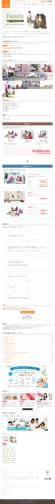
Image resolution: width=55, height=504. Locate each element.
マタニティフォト (18, 473)
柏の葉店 (27, 478)
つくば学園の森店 (5, 479)
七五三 (4, 486)
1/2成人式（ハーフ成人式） (6, 473)
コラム (4, 485)
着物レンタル (5, 493)
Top (5, 500)
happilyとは (8, 500)
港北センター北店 (14, 478)
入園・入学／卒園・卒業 (35, 486)
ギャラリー (38, 4)
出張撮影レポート (5, 490)
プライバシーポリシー (17, 500)
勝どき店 (14, 476)
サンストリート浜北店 (12, 479)
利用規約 (22, 500)
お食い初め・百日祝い (15, 486)
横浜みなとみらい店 (30, 476)
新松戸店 (18, 478)
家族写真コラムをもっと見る (27, 409)
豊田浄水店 (16, 479)
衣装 (24, 4)
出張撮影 (21, 7)
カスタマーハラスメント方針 (41, 500)
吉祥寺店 (8, 476)
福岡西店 (27, 479)
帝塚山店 (24, 479)
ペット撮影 (30, 473)
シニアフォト (26, 473)
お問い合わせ (26, 500)
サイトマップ (48, 500)
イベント (4, 481)
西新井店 (25, 476)
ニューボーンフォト (21, 486)
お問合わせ (49, 1)
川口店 (30, 478)
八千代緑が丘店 (23, 478)
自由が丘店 (4, 476)
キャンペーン (20, 4)
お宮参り (9, 486)
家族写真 (22, 473)
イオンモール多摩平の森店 (19, 476)
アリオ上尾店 (36, 478)
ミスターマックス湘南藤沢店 (7, 478)
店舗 (3, 475)
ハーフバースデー (27, 486)
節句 (31, 486)
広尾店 (11, 476)
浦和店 (33, 478)
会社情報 (12, 500)
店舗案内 (33, 4)
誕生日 (6, 486)
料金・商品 (28, 4)
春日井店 (20, 479)
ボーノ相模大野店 (36, 476)
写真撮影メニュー (5, 470)
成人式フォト (13, 473)
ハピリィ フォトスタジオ (16, 7)
